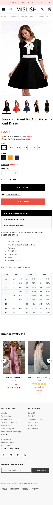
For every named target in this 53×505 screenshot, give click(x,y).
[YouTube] (24, 454)
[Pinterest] (17, 454)
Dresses (13, 17)
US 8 (25, 147)
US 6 (18, 147)
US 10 (32, 147)
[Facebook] (3, 454)
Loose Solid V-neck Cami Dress (14, 379)
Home (3, 17)
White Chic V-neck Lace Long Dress (39, 379)
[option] (26, 58)
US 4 (11, 147)
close (49, 2)
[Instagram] (10, 454)
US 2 (4, 147)
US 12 (40, 147)
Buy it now (23, 202)
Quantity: (5, 168)
